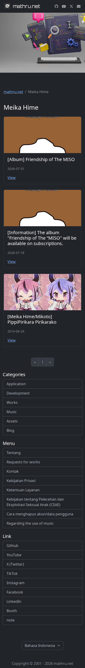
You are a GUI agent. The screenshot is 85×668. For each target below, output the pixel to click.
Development (18, 393)
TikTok (12, 573)
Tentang (14, 452)
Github (12, 545)
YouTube (14, 554)
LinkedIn (14, 601)
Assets (12, 421)
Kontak (13, 471)
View (11, 177)
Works (12, 402)
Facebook (15, 592)
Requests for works (23, 461)
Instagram (15, 582)
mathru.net (13, 91)
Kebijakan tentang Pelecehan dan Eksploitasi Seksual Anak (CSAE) (35, 502)
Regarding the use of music (30, 523)
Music (12, 411)
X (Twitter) (15, 564)
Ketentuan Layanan (23, 489)
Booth (12, 610)
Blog (10, 430)
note (11, 620)
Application (16, 383)
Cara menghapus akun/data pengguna (40, 514)
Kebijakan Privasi (21, 480)
